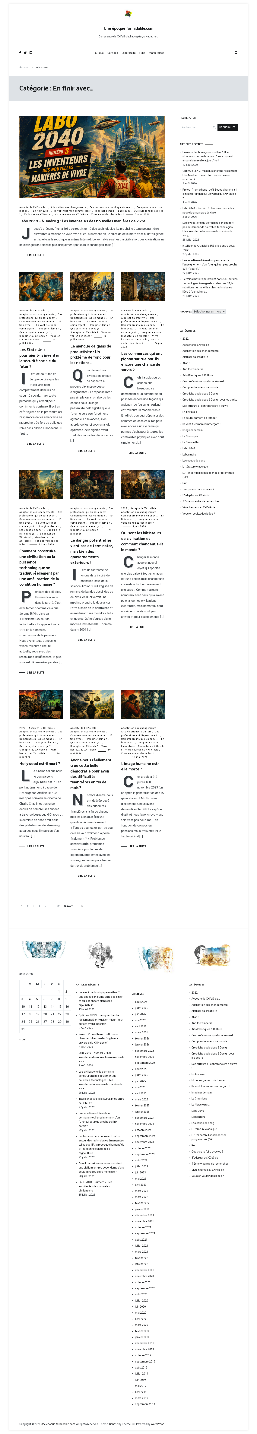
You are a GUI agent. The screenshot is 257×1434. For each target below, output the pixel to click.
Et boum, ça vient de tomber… (200, 417)
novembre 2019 (144, 1349)
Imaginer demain (105, 211)
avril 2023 (141, 1184)
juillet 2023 (141, 1166)
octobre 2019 (143, 1355)
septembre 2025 (145, 1062)
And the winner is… (193, 369)
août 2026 (141, 1001)
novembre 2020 (144, 1276)
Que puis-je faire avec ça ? (35, 332)
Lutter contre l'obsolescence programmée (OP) (208, 474)
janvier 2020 (142, 1337)
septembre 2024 (145, 1135)
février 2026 (142, 1038)
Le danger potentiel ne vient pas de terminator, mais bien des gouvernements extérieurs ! (91, 551)
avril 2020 (141, 1318)
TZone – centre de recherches (201, 501)
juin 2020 (140, 1306)
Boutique (98, 52)
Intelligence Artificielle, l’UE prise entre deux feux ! (208, 247)
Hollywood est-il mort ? (39, 764)
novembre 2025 (144, 1056)
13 (45, 1006)
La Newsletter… (191, 442)
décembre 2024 (144, 1117)
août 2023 (141, 1160)
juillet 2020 (141, 1300)
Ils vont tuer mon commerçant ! (72, 211)
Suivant (68, 906)
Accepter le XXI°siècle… (196, 344)
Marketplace (156, 52)
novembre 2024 (144, 1123)
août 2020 (141, 1294)
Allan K (186, 363)
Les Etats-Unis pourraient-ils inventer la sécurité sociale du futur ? (39, 358)
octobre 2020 (143, 1282)
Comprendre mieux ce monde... (37, 321)
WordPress (157, 1424)
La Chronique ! (190, 436)
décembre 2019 (144, 1343)
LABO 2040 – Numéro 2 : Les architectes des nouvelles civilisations (95, 1186)
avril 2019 (141, 1391)
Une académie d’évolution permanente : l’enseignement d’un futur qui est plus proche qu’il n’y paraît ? (209, 264)
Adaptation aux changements (68, 207)
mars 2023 (141, 1190)
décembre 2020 (144, 1270)
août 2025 (141, 1069)
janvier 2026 (142, 1044)
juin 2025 (140, 1081)
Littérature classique (195, 466)
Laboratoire (129, 52)
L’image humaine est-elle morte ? (140, 767)
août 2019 (141, 1367)
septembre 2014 (145, 1404)
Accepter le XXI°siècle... (33, 207)
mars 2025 (141, 1099)
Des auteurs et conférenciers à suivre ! (205, 405)
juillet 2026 (141, 1008)
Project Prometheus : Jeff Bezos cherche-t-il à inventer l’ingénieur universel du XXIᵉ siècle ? (209, 194)
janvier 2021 (142, 1263)
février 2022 (142, 1202)
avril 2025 (141, 1093)
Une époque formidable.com (128, 28)
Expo (142, 52)
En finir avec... (41, 211)
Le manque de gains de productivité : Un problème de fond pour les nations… (90, 354)
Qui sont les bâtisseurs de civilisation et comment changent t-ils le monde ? (142, 541)
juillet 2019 (141, 1373)
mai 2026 (140, 1020)
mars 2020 (141, 1324)
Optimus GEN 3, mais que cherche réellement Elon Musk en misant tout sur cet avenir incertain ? (209, 175)
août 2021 (141, 1239)
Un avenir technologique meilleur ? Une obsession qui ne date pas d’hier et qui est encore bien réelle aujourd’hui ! (207, 156)
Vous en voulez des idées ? (107, 214)
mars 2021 (141, 1251)
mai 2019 (140, 1385)
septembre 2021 (145, 1233)
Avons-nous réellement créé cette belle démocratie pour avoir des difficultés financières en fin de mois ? (91, 774)
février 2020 (142, 1331)
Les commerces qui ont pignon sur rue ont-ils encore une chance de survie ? (141, 362)
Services (112, 52)
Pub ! (185, 483)
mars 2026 (141, 1032)
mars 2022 (141, 1196)
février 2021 (142, 1257)
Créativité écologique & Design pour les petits (209, 399)
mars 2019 (141, 1398)
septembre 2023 (145, 1154)
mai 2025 (140, 1087)
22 (59, 906)
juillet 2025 (141, 1075)
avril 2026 (141, 1026)
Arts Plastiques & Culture (136, 731)
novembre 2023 (144, 1142)
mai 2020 (140, 1312)
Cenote (113, 1424)
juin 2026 (140, 1014)
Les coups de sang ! (31, 530)
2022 (124, 508)
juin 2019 (140, 1379)
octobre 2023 (143, 1148)
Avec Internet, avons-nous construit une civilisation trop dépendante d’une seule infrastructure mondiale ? (102, 1167)
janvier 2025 (142, 1111)
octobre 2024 (143, 1129)
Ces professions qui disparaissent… (204, 381)
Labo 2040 (124, 211)
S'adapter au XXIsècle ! (38, 214)
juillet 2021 (141, 1245)
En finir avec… (190, 411)
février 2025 (142, 1105)
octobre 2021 (143, 1227)
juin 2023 (140, 1172)
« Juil (22, 1039)
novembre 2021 (144, 1221)
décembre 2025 (144, 1050)
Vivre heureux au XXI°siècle (71, 214)
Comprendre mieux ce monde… (201, 387)
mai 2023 (140, 1178)
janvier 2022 (142, 1209)
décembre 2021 (144, 1215)
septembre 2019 (145, 1361)
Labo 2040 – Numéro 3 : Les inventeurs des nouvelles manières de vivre (82, 221)
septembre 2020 (145, 1288)
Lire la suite (35, 255)
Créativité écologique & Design (200, 393)
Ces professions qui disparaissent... (111, 207)
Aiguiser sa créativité (134, 318)
